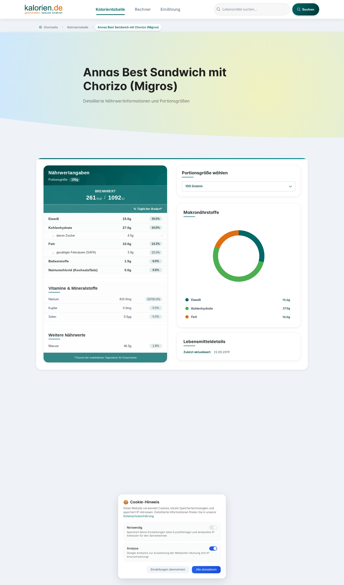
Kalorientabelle (110, 9)
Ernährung (170, 9)
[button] (290, 186)
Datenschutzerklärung (138, 516)
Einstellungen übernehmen (168, 569)
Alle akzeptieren (206, 569)
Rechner (143, 9)
